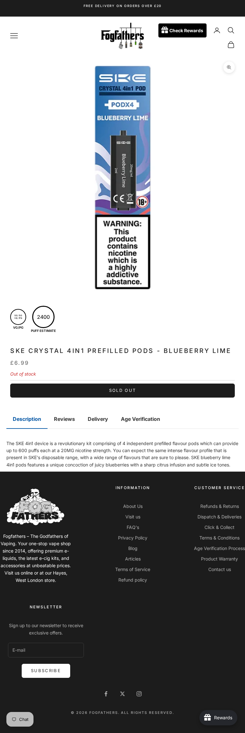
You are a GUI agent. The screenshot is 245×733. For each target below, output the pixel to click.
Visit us (132, 516)
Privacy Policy (132, 537)
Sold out (122, 390)
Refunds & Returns (219, 506)
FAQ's (133, 527)
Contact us (219, 569)
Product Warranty (219, 558)
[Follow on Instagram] (139, 694)
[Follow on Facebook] (106, 694)
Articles (133, 558)
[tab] (27, 419)
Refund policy (132, 580)
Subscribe (46, 670)
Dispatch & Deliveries (219, 516)
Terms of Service (132, 569)
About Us (133, 506)
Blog (132, 548)
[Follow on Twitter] (122, 694)
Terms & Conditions (219, 537)
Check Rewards (186, 30)
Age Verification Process (219, 548)
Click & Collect (219, 527)
